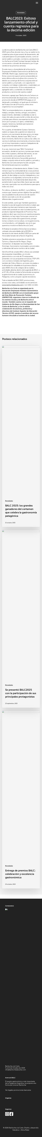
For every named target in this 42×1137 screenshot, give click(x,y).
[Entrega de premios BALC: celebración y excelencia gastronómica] (21, 799)
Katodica (16, 1130)
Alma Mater (25, 1130)
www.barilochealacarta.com (12, 285)
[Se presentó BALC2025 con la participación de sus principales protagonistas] (21, 619)
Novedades (21, 12)
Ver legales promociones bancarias (18, 1090)
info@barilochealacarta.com (15, 1070)
